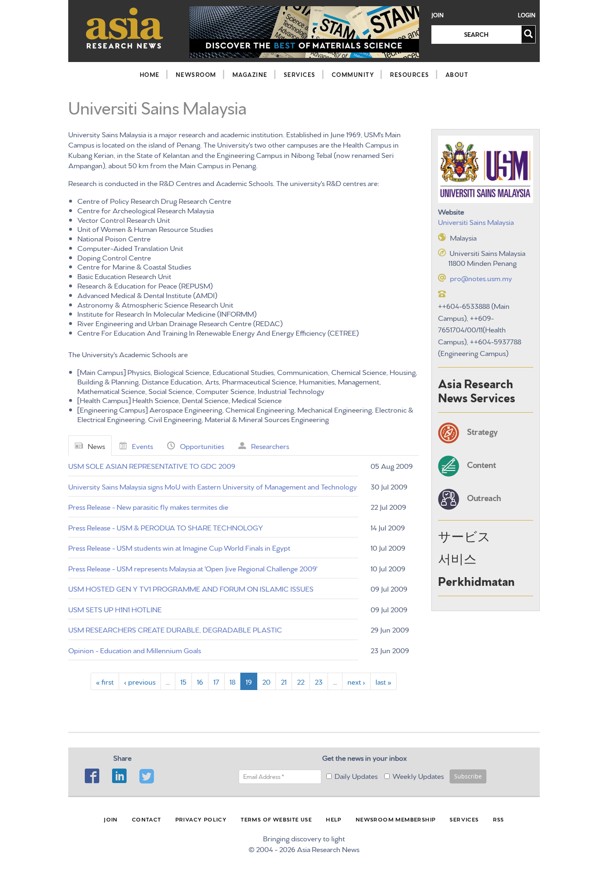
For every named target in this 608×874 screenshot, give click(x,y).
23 (319, 681)
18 (232, 681)
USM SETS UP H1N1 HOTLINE (115, 609)
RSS (498, 819)
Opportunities (202, 445)
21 (284, 681)
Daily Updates (356, 775)
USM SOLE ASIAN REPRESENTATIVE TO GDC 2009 (151, 465)
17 (216, 681)
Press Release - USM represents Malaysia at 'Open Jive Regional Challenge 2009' (192, 568)
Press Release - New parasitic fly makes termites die (148, 506)
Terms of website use (276, 819)
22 (300, 681)
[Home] (124, 28)
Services (300, 74)
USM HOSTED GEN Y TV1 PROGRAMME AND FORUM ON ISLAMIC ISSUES (191, 588)
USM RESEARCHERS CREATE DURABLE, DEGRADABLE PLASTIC (175, 629)
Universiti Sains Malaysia (476, 221)
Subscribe (468, 776)
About (457, 74)
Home (150, 74)
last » (383, 681)
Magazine (250, 74)
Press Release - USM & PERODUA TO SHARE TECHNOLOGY (165, 527)
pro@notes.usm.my (481, 277)
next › (356, 681)
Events (142, 445)
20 (266, 681)
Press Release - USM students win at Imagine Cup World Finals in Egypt (179, 547)
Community (353, 74)
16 (200, 681)
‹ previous (140, 681)
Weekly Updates (418, 775)
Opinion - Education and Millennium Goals (134, 649)
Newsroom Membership (396, 819)
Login (527, 15)
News (96, 445)
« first (105, 681)
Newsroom (196, 74)
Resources (409, 74)
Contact (146, 819)
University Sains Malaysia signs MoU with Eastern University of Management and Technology (212, 486)
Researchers (270, 445)
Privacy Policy (201, 819)
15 (183, 681)
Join (437, 15)
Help (334, 819)
